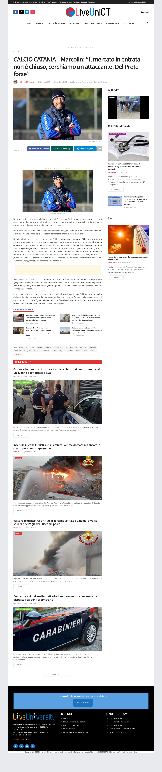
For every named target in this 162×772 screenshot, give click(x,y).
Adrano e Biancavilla (23, 382)
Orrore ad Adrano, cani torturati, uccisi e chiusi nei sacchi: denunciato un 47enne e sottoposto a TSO (57, 371)
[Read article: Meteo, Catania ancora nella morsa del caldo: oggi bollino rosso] (128, 239)
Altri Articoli (57, 675)
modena (37, 351)
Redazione (18, 376)
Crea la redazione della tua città (122, 729)
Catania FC (63, 82)
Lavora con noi (69, 729)
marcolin (92, 347)
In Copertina (128, 23)
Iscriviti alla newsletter (118, 732)
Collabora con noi (66, 2)
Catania (38, 23)
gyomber (73, 347)
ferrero (58, 347)
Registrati (91, 2)
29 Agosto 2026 (32, 323)
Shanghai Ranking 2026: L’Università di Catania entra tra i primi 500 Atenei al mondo (135, 200)
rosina (54, 351)
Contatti (84, 2)
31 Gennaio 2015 (44, 82)
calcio (32, 347)
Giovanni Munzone (27, 82)
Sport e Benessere (92, 23)
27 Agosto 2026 (130, 207)
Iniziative (25, 2)
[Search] (148, 23)
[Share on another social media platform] (99, 148)
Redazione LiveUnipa (117, 725)
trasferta (18, 354)
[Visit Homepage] (88, 12)
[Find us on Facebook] (15, 12)
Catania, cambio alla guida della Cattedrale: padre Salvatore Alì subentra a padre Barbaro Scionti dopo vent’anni (87, 330)
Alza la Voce (33, 2)
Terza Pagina (111, 23)
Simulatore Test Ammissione (48, 2)
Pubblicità (76, 2)
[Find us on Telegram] (27, 12)
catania (40, 347)
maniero (83, 347)
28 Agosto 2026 (78, 323)
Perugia (46, 351)
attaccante (23, 347)
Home (28, 23)
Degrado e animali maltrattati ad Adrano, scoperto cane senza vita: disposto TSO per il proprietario (55, 598)
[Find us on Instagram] (32, 12)
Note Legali (19, 739)
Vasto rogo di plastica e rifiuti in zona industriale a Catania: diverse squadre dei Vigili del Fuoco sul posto (86, 317)
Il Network (17, 2)
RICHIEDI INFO (83, 703)
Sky (60, 351)
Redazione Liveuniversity (119, 722)
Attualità (74, 23)
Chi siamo (67, 718)
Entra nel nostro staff (71, 725)
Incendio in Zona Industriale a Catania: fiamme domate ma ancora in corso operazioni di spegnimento (40, 317)
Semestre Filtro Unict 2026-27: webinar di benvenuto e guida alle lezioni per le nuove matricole (124, 166)
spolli (78, 351)
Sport (85, 351)
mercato (18, 351)
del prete (48, 347)
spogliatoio (69, 351)
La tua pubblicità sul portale (74, 722)
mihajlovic (28, 351)
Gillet (65, 347)
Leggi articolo (22, 435)
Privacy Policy (131, 752)
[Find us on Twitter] (21, 12)
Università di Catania (56, 23)
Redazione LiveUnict (117, 718)
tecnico (92, 351)
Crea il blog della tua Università (75, 732)
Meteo (112, 227)
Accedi (146, 12)
